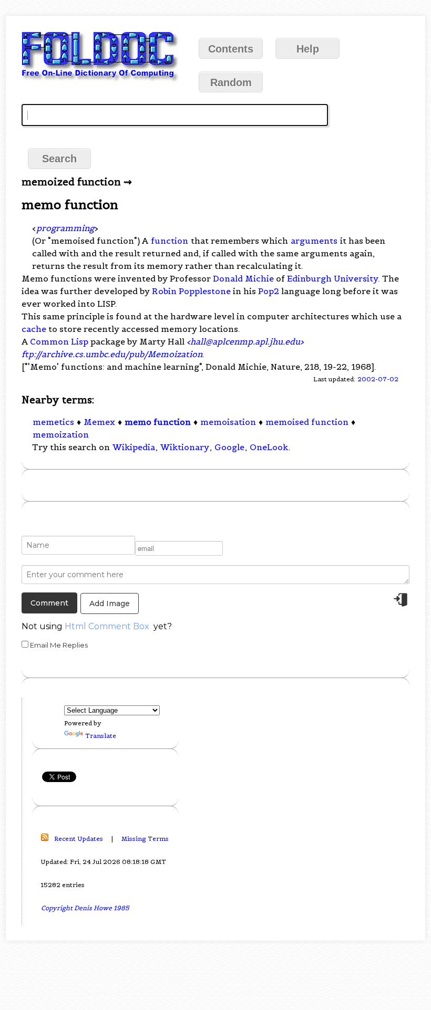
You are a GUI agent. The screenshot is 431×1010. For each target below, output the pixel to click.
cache (34, 329)
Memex (99, 422)
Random (231, 82)
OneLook (269, 447)
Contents (230, 49)
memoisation (228, 422)
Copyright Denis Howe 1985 (85, 908)
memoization (61, 434)
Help (307, 49)
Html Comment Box (107, 626)
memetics (53, 422)
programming (65, 228)
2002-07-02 (377, 379)
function (169, 240)
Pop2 (268, 291)
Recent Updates (78, 838)
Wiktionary (184, 447)
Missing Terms (145, 838)
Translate (100, 736)
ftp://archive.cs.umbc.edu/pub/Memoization (112, 354)
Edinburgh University (332, 278)
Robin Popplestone (191, 291)
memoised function (306, 422)
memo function (158, 422)
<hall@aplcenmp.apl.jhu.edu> (245, 341)
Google (229, 447)
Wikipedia (133, 447)
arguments (314, 240)
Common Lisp (59, 341)
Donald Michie (243, 278)
